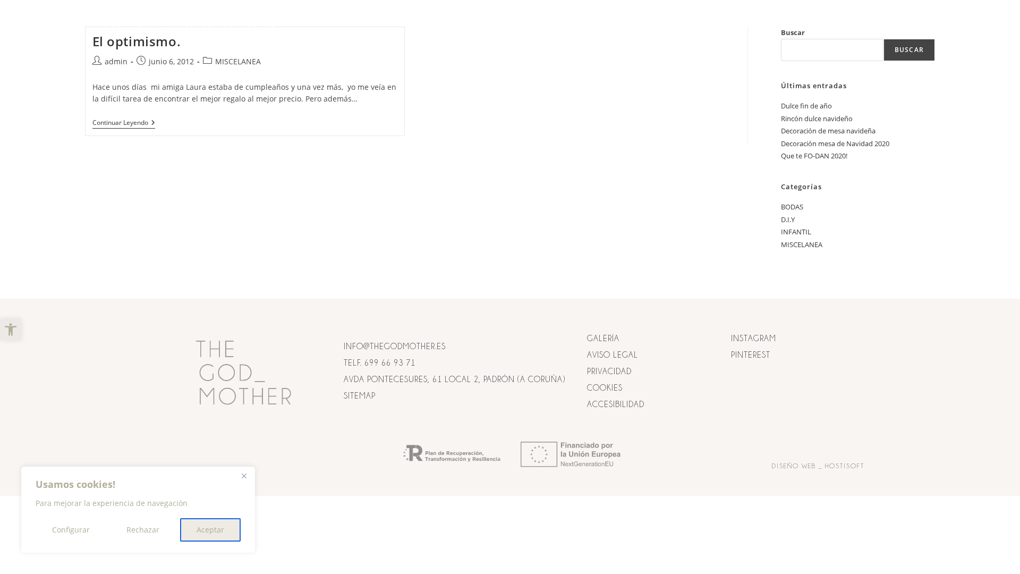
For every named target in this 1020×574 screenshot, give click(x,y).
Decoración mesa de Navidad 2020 (835, 143)
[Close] (243, 475)
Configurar (71, 530)
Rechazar (142, 530)
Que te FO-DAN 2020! (814, 156)
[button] (10, 329)
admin (116, 61)
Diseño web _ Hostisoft (818, 465)
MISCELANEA (238, 61)
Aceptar (210, 530)
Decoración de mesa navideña (828, 131)
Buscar (909, 49)
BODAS (792, 207)
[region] (138, 510)
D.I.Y (788, 219)
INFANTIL (796, 232)
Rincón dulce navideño (817, 118)
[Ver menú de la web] (925, 25)
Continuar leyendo (123, 123)
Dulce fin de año (806, 106)
